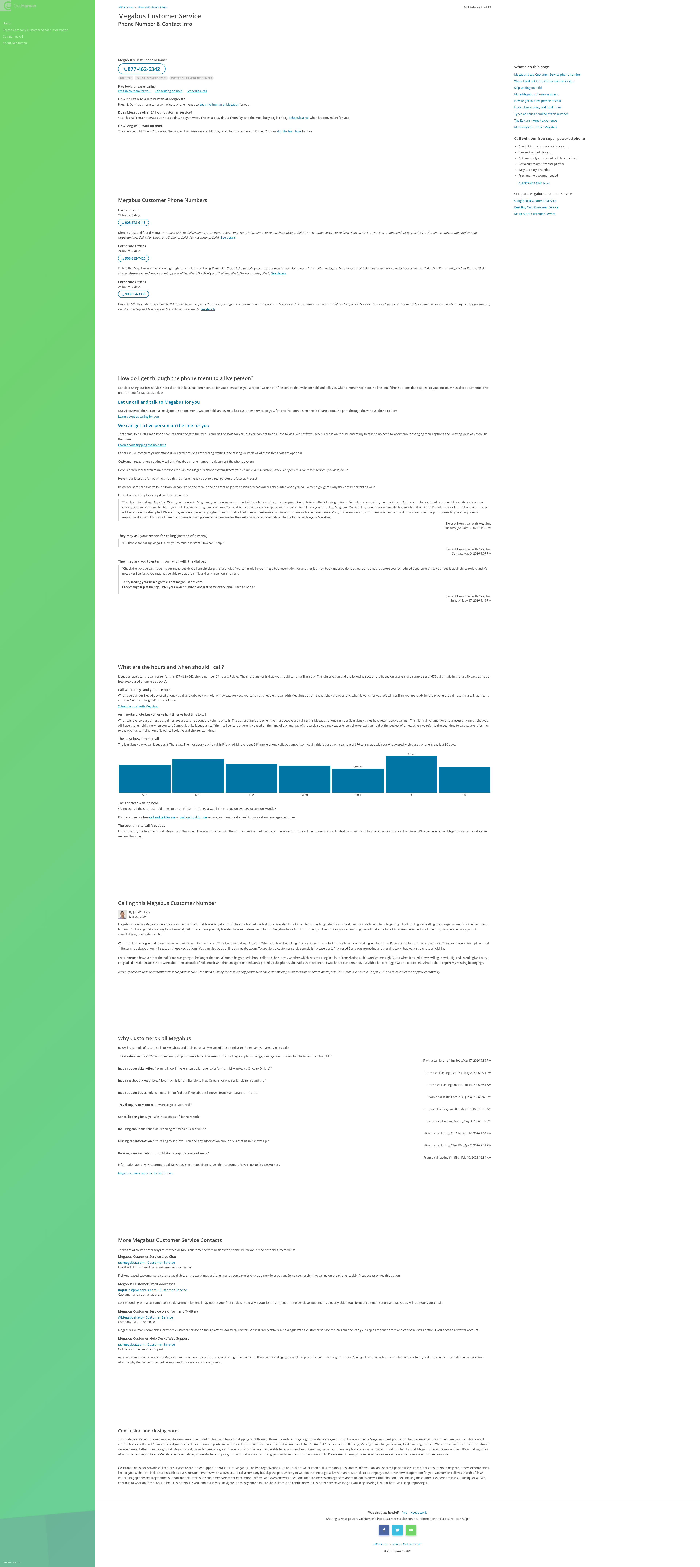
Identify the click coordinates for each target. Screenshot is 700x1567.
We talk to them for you (134, 91)
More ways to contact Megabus (535, 127)
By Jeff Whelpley (140, 912)
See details (228, 238)
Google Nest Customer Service (535, 201)
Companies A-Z (13, 36)
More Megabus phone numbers (536, 94)
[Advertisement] (227, 164)
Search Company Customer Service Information (35, 30)
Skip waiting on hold (168, 91)
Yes (404, 1512)
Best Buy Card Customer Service (536, 207)
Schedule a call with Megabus (138, 706)
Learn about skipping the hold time (142, 445)
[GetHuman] (18, 5)
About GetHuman (15, 43)
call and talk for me (162, 817)
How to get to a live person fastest (537, 101)
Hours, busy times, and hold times (537, 107)
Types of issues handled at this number (541, 114)
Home (7, 23)
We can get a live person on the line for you (163, 425)
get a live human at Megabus (219, 104)
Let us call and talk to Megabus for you (159, 402)
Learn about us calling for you (138, 417)
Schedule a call (197, 91)
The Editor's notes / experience (535, 120)
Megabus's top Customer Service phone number (547, 75)
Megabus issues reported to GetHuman (145, 1173)
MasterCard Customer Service (534, 214)
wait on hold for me (193, 817)
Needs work (418, 1512)
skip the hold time (289, 131)
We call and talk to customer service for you (544, 81)
